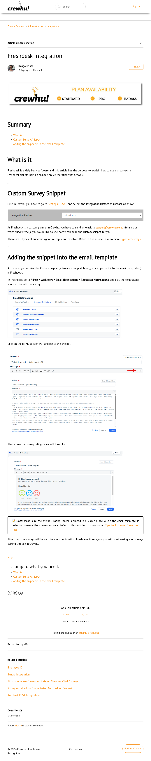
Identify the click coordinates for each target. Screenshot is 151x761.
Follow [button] (136, 66)
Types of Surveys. (130, 239)
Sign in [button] (136, 6)
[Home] (18, 6)
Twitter (15, 593)
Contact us (75, 749)
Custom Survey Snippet (26, 139)
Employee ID (15, 667)
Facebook (10, 593)
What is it (18, 135)
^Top (10, 558)
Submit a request (89, 632)
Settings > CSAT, (57, 204)
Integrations (53, 26)
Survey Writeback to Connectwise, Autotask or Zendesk (40, 688)
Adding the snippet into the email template (39, 144)
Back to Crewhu (132, 748)
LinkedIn (20, 593)
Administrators (35, 26)
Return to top (16, 644)
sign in (18, 725)
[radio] (66, 614)
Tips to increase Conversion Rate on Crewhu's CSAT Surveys (43, 681)
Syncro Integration (19, 674)
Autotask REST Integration (24, 695)
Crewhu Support (16, 26)
